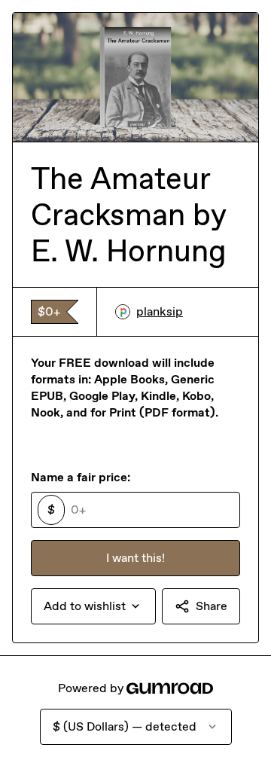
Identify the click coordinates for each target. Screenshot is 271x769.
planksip (159, 311)
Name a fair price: (80, 477)
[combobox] (93, 606)
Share (211, 606)
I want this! (135, 558)
